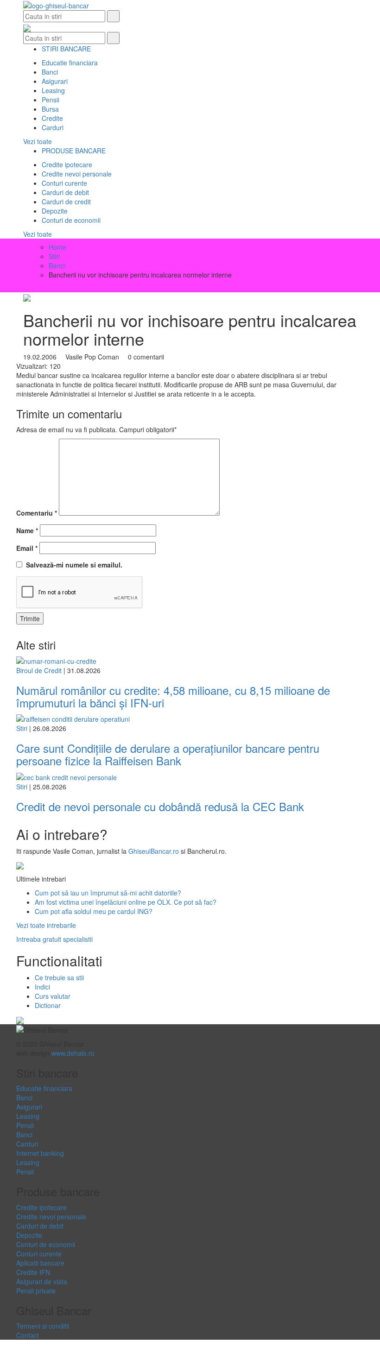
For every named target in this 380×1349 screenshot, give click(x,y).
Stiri (21, 728)
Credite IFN (33, 1272)
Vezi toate (37, 141)
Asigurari (55, 81)
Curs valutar (52, 996)
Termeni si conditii (42, 1325)
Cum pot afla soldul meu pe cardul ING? (93, 911)
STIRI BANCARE (66, 48)
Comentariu (36, 512)
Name (27, 530)
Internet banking (40, 1153)
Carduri (52, 127)
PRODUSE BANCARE (74, 150)
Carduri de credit (66, 201)
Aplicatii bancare (40, 1262)
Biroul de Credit (39, 670)
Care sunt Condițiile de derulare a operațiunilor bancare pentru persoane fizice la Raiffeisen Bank (167, 754)
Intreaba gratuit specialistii (54, 939)
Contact (27, 1335)
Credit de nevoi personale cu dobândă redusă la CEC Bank (160, 806)
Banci (50, 71)
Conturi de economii (71, 220)
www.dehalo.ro (73, 1053)
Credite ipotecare (67, 164)
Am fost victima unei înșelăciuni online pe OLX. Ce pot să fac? (125, 902)
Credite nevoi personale (77, 173)
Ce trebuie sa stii (59, 977)
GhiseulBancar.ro (153, 851)
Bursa (50, 108)
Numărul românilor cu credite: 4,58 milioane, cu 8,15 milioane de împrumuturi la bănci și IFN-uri (173, 696)
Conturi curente (64, 183)
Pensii (50, 99)
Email (27, 548)
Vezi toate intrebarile (46, 925)
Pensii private (36, 1290)
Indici (42, 986)
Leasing (53, 90)
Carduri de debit (65, 192)
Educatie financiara (70, 62)
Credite (52, 118)
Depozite (55, 210)
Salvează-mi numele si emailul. (72, 564)
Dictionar (48, 1005)
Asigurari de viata (41, 1281)
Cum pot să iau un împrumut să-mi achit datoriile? (108, 892)
